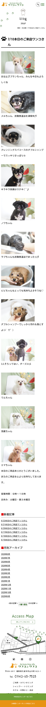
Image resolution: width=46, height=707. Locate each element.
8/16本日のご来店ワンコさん (14, 536)
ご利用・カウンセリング (23, 683)
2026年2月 (5, 577)
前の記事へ (13, 603)
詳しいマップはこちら (23, 622)
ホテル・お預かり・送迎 (23, 690)
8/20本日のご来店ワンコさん (14, 528)
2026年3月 (5, 573)
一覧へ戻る (23, 604)
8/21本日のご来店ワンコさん (14, 525)
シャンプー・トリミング (23, 686)
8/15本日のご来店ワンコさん (14, 540)
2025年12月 (6, 585)
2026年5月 (5, 566)
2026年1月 (5, 581)
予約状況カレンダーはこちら (23, 696)
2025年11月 (6, 589)
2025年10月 (6, 592)
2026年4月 (5, 569)
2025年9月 (5, 596)
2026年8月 (5, 554)
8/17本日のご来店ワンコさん (14, 532)
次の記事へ (33, 603)
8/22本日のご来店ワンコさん (14, 521)
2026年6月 (5, 562)
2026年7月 (5, 558)
